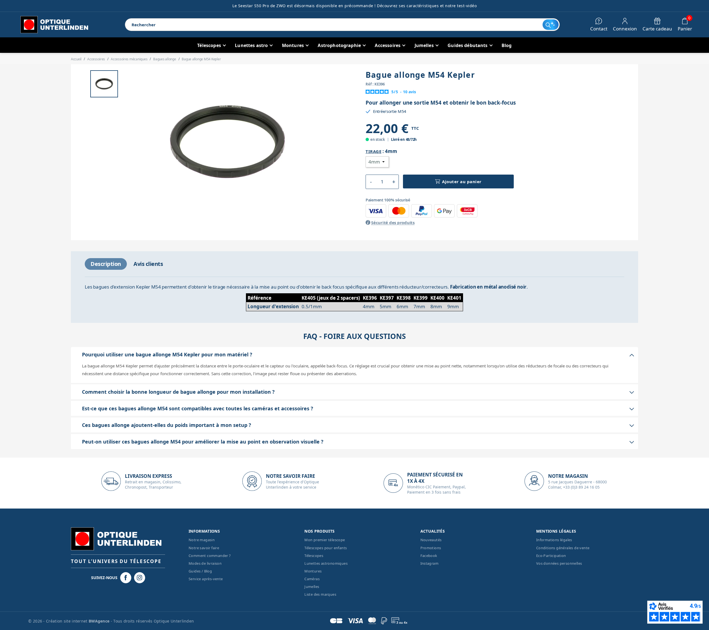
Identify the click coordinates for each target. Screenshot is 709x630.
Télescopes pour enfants (325, 547)
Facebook (428, 555)
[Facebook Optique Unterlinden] (125, 577)
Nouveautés (431, 539)
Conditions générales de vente (563, 547)
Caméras (312, 578)
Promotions (430, 547)
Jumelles (311, 586)
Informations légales (554, 539)
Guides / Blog (200, 571)
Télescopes (313, 555)
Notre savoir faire (204, 547)
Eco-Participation (551, 555)
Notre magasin (202, 539)
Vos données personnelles (559, 563)
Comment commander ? (210, 555)
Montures (313, 571)
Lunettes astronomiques (326, 563)
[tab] (106, 264)
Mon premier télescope (324, 539)
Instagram (429, 563)
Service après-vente (206, 578)
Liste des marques (320, 594)
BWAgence (100, 621)
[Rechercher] (551, 24)
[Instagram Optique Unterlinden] (139, 577)
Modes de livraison (205, 563)
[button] (371, 182)
